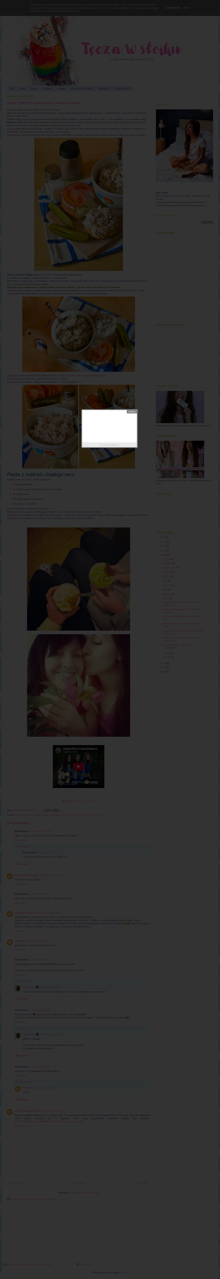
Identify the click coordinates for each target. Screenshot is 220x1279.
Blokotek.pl (115, 445)
